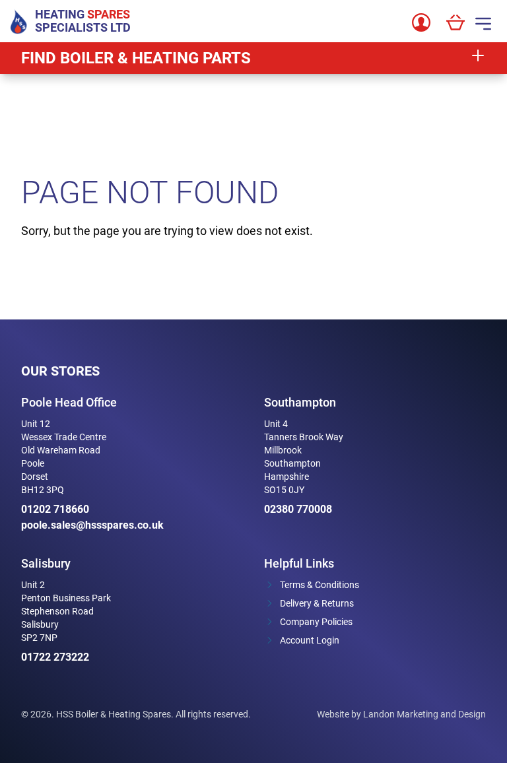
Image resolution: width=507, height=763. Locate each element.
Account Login (309, 640)
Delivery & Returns (317, 603)
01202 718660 (55, 509)
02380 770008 (298, 509)
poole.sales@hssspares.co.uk (92, 525)
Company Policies (316, 621)
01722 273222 (55, 657)
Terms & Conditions (319, 585)
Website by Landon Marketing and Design (401, 714)
